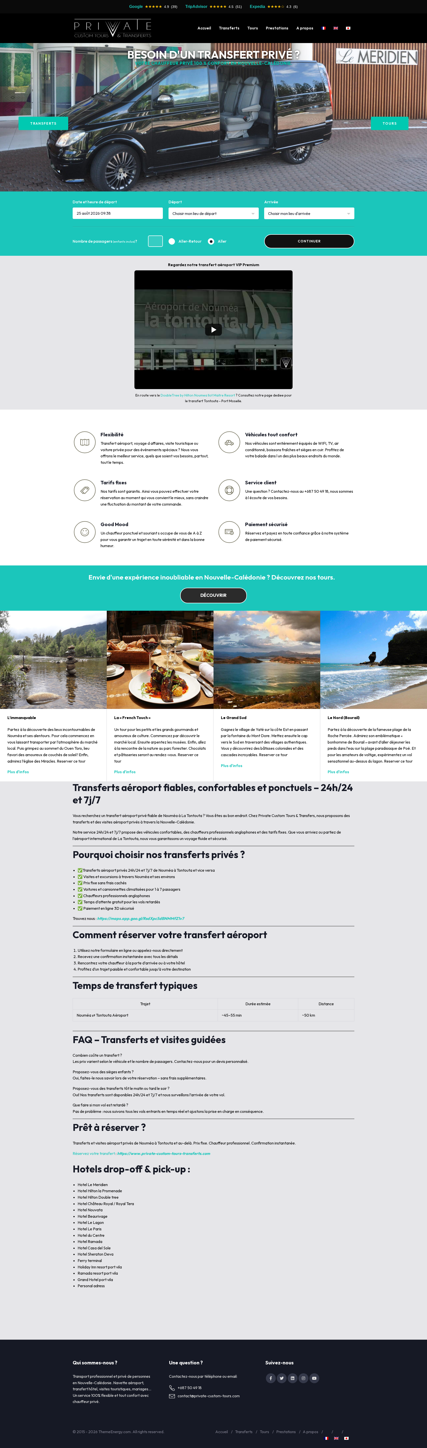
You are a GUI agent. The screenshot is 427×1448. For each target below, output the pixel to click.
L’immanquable (21, 717)
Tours (252, 27)
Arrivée (271, 201)
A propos (304, 27)
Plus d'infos (18, 771)
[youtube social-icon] (314, 1378)
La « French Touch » (132, 717)
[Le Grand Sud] (267, 660)
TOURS (390, 123)
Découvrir (213, 595)
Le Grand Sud (233, 717)
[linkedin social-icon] (293, 1378)
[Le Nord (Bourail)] (373, 660)
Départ (175, 201)
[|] (113, 28)
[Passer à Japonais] (348, 28)
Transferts (229, 27)
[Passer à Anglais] (336, 28)
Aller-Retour (190, 241)
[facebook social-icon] (271, 1378)
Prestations (277, 27)
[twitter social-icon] (282, 1378)
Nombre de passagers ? (105, 241)
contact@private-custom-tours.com (209, 1395)
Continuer (309, 241)
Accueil (204, 27)
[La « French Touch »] (160, 660)
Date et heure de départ (95, 201)
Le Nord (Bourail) (344, 717)
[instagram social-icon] (303, 1378)
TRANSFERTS (43, 123)
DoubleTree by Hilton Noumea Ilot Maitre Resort (198, 395)
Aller (222, 241)
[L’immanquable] (53, 660)
